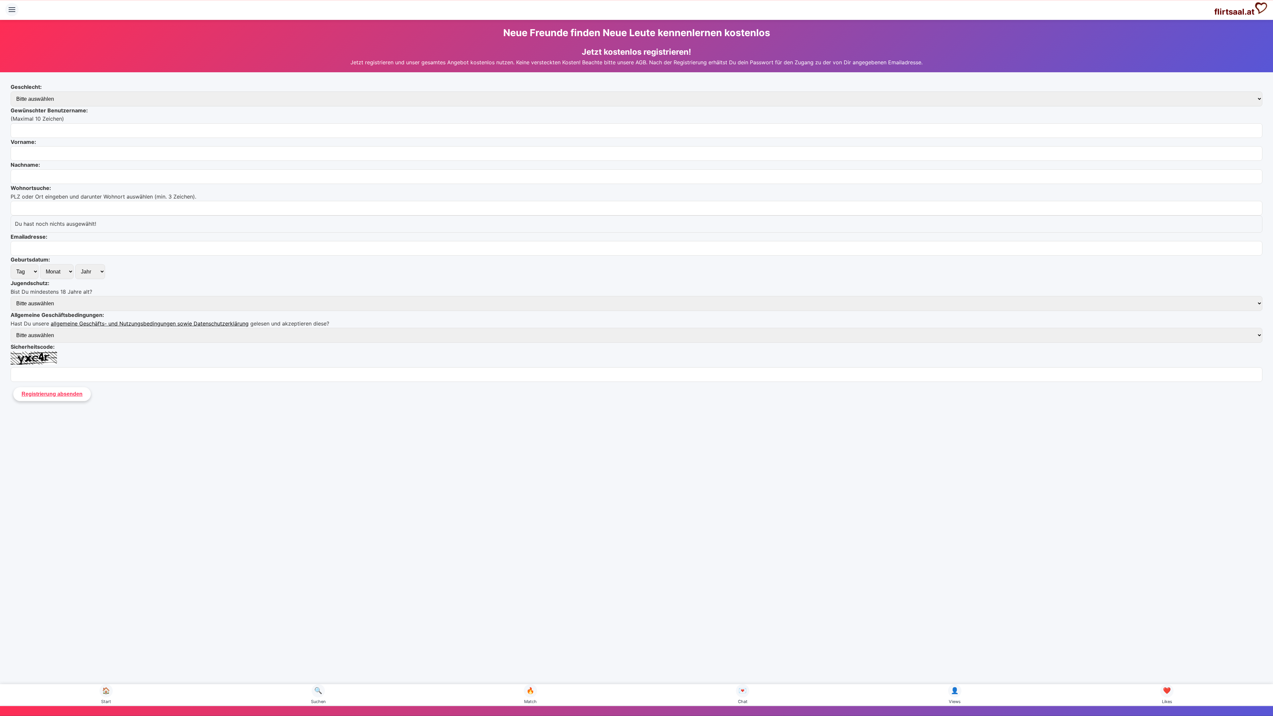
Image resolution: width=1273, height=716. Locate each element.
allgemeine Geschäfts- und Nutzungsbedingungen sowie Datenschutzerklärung (150, 323)
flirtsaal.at (1234, 12)
